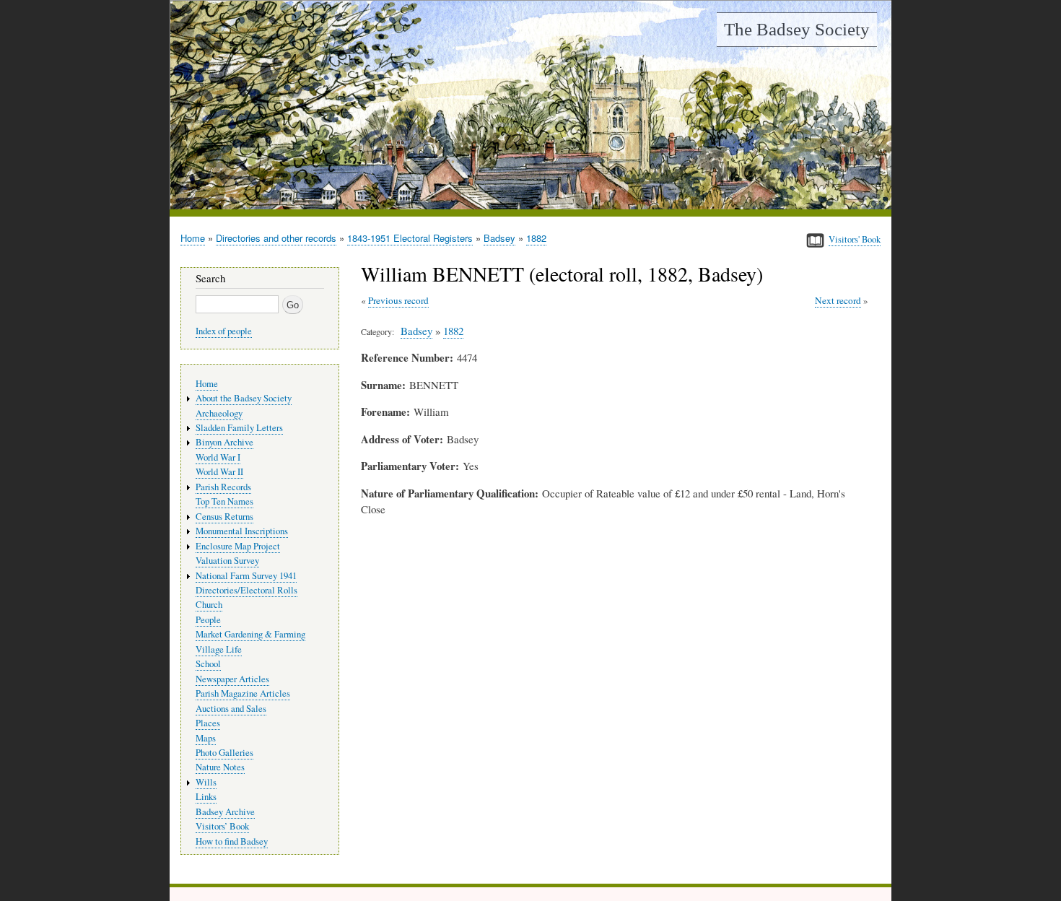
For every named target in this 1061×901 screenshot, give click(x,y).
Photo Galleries (224, 753)
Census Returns (224, 516)
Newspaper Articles (232, 679)
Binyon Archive (224, 442)
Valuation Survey (227, 560)
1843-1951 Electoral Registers (410, 238)
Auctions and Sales (231, 708)
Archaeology (219, 413)
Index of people (224, 331)
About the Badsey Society (244, 398)
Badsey (499, 238)
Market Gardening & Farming (250, 634)
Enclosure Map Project (238, 546)
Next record (838, 300)
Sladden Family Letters (239, 428)
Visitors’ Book (222, 826)
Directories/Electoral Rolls (246, 590)
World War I (218, 457)
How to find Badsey (232, 841)
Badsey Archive (225, 812)
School (208, 664)
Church (209, 605)
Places (208, 723)
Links (206, 797)
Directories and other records (276, 238)
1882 (536, 238)
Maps (206, 738)
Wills (206, 782)
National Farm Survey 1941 (246, 576)
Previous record (398, 300)
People (208, 620)
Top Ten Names (224, 501)
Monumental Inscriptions (242, 531)
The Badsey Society (797, 29)
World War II (219, 472)
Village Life (219, 649)
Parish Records (223, 487)
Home (192, 238)
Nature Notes (220, 767)
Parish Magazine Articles (243, 693)
